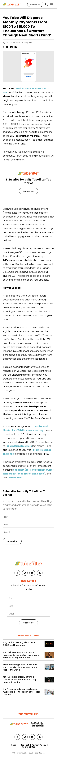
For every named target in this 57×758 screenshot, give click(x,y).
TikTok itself (15, 477)
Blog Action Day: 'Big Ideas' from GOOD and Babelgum (19, 643)
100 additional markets (19, 446)
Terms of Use (28, 747)
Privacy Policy (39, 745)
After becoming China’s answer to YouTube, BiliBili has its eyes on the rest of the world (20, 667)
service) (49, 469)
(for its (23, 469)
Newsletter (35, 4)
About (14, 745)
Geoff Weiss (12, 42)
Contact (24, 745)
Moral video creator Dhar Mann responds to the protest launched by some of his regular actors (21, 655)
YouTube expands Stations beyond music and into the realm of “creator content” (21, 692)
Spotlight (38, 469)
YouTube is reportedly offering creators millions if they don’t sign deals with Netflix (20, 680)
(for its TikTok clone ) (24, 473)
